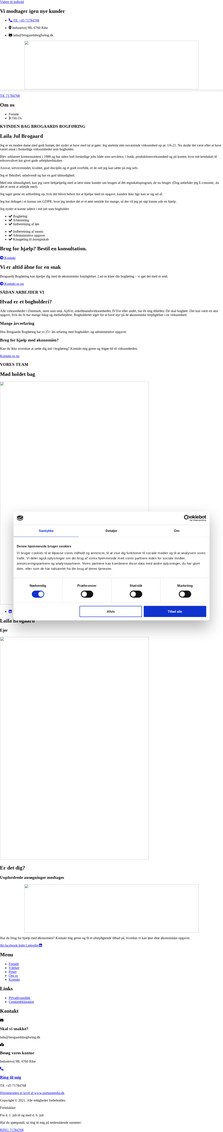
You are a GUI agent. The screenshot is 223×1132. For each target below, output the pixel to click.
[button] (111, 90)
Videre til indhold (12, 2)
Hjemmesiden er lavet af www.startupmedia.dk (32, 1093)
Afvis (111, 611)
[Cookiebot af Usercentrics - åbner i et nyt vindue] (187, 518)
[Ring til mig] (1, 1069)
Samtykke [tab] (46, 530)
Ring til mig (10, 1077)
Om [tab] (176, 530)
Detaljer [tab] (112, 530)
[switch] (87, 593)
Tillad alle (175, 611)
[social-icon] (10, 611)
